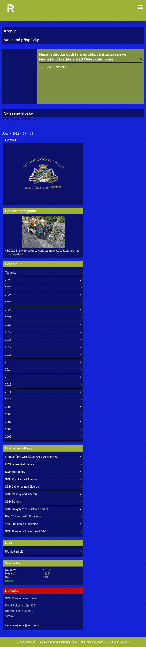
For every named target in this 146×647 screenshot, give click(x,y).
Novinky (61, 67)
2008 (8, 414)
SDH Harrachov (15, 471)
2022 (15, 133)
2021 (8, 317)
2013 (8, 377)
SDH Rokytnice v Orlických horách (27, 509)
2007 (8, 421)
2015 (8, 362)
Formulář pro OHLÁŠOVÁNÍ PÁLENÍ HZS (31, 456)
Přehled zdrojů (14, 551)
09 (24, 133)
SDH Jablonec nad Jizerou (22, 486)
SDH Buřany (13, 501)
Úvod (5, 133)
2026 (8, 280)
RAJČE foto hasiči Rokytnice (23, 516)
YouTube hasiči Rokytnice (21, 523)
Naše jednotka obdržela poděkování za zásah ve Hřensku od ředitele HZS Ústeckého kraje (82, 56)
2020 (8, 324)
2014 (8, 369)
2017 (8, 347)
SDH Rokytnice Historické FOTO (25, 531)
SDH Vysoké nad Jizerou (21, 479)
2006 (8, 429)
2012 (8, 384)
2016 (8, 354)
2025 (8, 287)
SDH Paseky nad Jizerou (21, 494)
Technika (10, 272)
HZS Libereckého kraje (19, 464)
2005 (8, 436)
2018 (8, 339)
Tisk (81, 641)
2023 (8, 302)
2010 (8, 399)
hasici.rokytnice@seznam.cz (23, 625)
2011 (8, 392)
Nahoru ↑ (124, 641)
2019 (8, 332)
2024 (8, 294)
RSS (74, 641)
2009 (8, 406)
